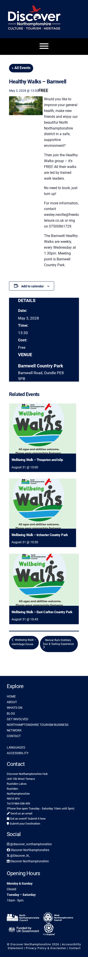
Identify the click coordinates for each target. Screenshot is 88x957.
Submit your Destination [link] (24, 823)
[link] (42, 429)
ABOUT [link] (12, 702)
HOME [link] (11, 696)
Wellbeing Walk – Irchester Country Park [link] (40, 535)
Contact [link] (75, 948)
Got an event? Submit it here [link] (27, 818)
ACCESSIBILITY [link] (17, 753)
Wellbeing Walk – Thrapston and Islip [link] (37, 460)
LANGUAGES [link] (16, 747)
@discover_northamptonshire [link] (30, 844)
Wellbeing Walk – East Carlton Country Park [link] (42, 612)
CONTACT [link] (14, 736)
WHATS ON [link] (14, 707)
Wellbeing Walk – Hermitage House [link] (24, 642)
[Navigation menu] (44, 46)
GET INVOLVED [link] (17, 719)
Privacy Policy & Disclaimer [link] (46, 948)
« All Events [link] (21, 68)
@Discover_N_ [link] (19, 855)
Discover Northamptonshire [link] (29, 850)
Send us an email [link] (21, 813)
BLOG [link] (11, 713)
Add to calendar (32, 286)
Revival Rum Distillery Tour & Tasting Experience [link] (58, 642)
